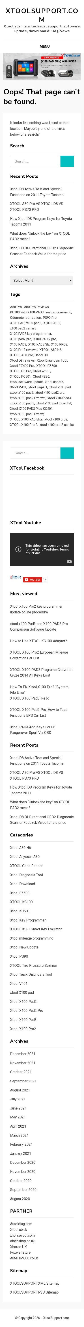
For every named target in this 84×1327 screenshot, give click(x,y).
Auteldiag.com (21, 1224)
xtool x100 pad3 (59, 398)
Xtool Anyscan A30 (25, 857)
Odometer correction (25, 318)
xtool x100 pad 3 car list (53, 403)
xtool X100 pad (22, 992)
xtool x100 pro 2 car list (56, 425)
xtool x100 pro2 (56, 419)
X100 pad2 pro (20, 339)
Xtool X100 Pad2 (23, 1002)
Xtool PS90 (41, 377)
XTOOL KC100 (21, 902)
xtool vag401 (37, 387)
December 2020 (22, 1162)
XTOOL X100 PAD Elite (26, 419)
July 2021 (18, 1099)
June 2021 (18, 1108)
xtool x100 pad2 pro (50, 393)
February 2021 (21, 1144)
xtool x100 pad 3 (22, 403)
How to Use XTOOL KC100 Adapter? (38, 641)
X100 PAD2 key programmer (30, 334)
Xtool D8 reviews (22, 360)
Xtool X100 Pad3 (23, 1020)
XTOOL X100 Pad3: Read (29, 698)
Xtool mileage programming (31, 938)
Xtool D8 (41, 355)
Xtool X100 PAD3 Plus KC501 (31, 409)
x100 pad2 (33, 323)
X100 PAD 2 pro (44, 339)
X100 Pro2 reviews (23, 350)
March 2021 (19, 1135)
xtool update (54, 382)
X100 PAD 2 (51, 323)
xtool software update (26, 382)
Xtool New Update (24, 947)
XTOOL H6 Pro (20, 371)
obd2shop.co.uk (22, 1241)
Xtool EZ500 (20, 893)
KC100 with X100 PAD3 (27, 312)
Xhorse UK (18, 1247)
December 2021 (22, 1054)
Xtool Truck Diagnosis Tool (31, 974)
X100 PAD (17, 323)
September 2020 (23, 1190)
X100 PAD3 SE (38, 344)
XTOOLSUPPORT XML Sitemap (34, 1283)
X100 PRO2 (59, 344)
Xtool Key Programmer (28, 920)
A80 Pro (16, 307)
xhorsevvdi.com (22, 1235)
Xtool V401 (18, 387)
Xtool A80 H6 (20, 848)
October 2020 (21, 1181)
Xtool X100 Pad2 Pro (26, 1010)
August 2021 (20, 1090)
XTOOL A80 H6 (50, 350)
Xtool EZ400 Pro (22, 366)
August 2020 (20, 1199)
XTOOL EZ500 (46, 366)
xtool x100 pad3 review (26, 414)
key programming (58, 312)
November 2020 (22, 1172)
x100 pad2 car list (23, 328)
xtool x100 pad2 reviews (27, 398)
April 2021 (18, 1126)
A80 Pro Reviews (36, 307)
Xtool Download (22, 884)
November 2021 (22, 1063)
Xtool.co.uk (18, 1230)
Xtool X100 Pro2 (23, 1029)
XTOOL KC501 (20, 377)
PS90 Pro (50, 318)
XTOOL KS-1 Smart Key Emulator (36, 929)
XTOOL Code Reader (26, 866)
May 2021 (18, 1117)
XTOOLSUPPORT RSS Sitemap (34, 1292)
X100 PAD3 (18, 344)
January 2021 (20, 1153)
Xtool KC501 (20, 911)
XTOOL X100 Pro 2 (23, 425)
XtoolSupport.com (42, 15)
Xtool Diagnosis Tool (52, 360)
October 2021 (21, 1072)
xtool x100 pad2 (21, 393)
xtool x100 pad (60, 387)
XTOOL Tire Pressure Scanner (33, 965)
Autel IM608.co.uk (24, 1258)
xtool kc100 (41, 371)
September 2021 (23, 1081)
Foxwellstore (20, 1252)
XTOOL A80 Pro (21, 355)
